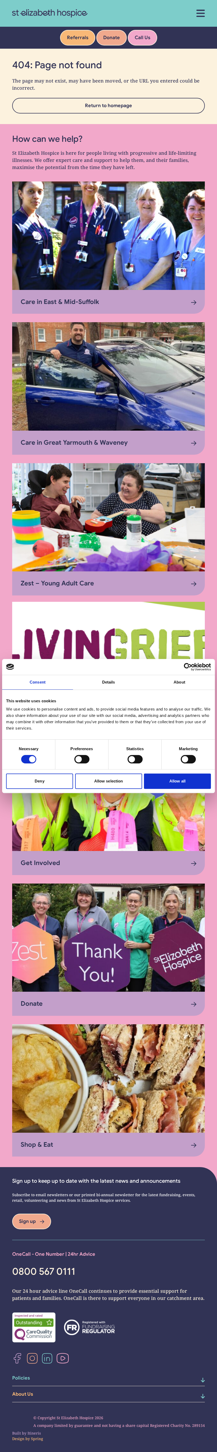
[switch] (81, 759)
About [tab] (179, 682)
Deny (39, 781)
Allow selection (108, 781)
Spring (37, 1438)
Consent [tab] (38, 682)
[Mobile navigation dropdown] (196, 1380)
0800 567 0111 (43, 1271)
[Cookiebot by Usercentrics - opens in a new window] (188, 667)
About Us (22, 1394)
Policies (21, 1378)
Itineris (34, 1433)
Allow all (177, 781)
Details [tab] (108, 682)
